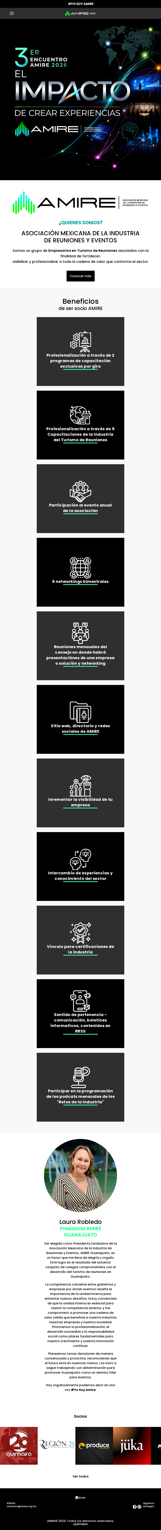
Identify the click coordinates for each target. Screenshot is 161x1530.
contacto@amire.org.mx (21, 1506)
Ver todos (81, 1476)
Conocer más (80, 276)
